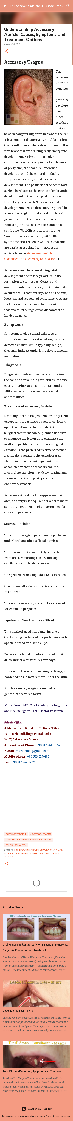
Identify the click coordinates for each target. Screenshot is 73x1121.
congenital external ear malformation (28, 839)
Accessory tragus (40, 834)
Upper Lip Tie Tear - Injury (18, 1010)
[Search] (68, 5)
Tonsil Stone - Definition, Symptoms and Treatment (33, 1071)
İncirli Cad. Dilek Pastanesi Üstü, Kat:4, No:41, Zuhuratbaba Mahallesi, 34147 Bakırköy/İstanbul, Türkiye (33, 853)
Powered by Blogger (39, 1108)
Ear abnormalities (16, 845)
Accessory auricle (16, 834)
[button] (6, 51)
